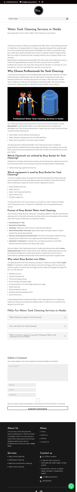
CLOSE (72, 224)
